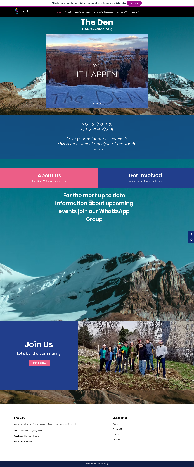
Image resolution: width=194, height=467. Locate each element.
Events (116, 434)
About (115, 424)
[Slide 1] (93, 103)
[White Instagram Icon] (191, 239)
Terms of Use (91, 464)
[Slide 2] (96, 103)
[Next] (144, 70)
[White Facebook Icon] (191, 234)
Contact (116, 439)
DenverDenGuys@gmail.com (32, 430)
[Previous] (50, 70)
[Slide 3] (100, 103)
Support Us (117, 429)
